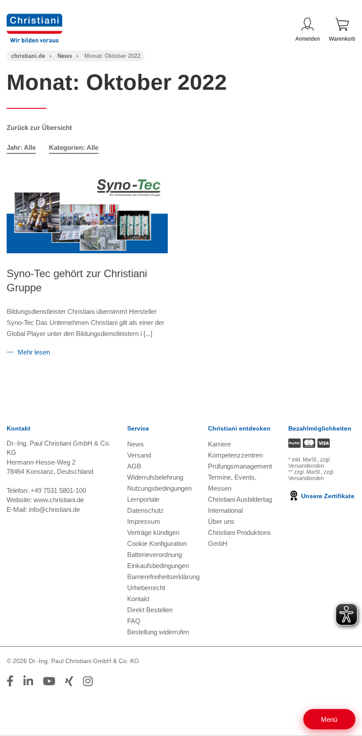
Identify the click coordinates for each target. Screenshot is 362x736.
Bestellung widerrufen (158, 632)
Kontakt (138, 599)
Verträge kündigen (153, 532)
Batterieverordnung (154, 554)
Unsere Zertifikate (326, 496)
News (64, 56)
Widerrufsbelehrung (155, 477)
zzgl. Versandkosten (309, 463)
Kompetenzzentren (235, 455)
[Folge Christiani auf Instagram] (88, 681)
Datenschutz (145, 510)
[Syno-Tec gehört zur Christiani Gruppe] (87, 214)
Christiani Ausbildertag (240, 499)
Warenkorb (342, 39)
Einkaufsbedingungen (158, 565)
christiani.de (28, 56)
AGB (134, 466)
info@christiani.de (54, 509)
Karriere (219, 444)
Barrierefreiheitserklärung (163, 576)
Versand (139, 455)
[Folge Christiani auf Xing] (69, 681)
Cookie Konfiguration (157, 543)
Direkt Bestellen (150, 610)
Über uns (221, 521)
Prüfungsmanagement (240, 466)
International (225, 510)
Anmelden (307, 39)
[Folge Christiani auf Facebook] (10, 681)
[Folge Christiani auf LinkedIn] (28, 681)
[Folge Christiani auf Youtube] (49, 681)
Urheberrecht (146, 587)
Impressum (143, 521)
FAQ (133, 621)
